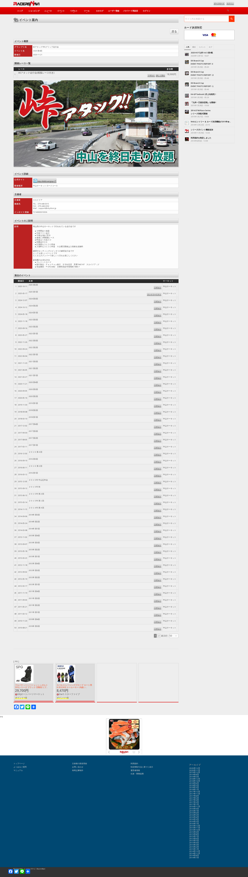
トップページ (19, 763)
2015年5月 (194, 840)
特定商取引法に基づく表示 (142, 767)
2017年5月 (194, 798)
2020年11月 (194, 770)
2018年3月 (194, 787)
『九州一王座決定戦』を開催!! (203, 102)
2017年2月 (194, 802)
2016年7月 (194, 810)
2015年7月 (194, 836)
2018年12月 (194, 779)
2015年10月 (194, 830)
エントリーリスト (154, 294)
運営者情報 (135, 770)
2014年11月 (194, 853)
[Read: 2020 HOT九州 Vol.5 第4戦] (186, 54)
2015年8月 (194, 834)
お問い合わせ (77, 767)
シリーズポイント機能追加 (202, 129)
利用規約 (134, 763)
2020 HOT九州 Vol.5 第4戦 (202, 52)
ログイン (230, 3)
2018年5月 (194, 785)
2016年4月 (194, 817)
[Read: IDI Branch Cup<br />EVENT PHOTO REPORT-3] (186, 62)
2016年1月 (194, 823)
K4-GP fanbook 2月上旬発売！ (204, 94)
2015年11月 (194, 827)
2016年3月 (194, 819)
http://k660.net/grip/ (45, 181)
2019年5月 (194, 776)
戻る (174, 31)
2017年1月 (194, 804)
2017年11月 (194, 793)
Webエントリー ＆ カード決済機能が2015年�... (211, 121)
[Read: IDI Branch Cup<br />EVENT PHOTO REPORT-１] (186, 84)
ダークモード (219, 3)
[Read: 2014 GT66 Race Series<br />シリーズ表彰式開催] (186, 111)
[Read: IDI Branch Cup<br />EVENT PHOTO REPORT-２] (186, 73)
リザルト (151, 75)
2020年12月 (194, 768)
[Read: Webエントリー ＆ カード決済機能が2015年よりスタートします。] (186, 123)
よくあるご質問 (20, 767)
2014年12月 (194, 851)
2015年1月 (194, 849)
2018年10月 (194, 781)
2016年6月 (194, 812)
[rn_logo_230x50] (26, 4)
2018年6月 (194, 783)
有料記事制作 (77, 770)
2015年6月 (194, 838)
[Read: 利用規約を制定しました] (186, 139)
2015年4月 (194, 842)
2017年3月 (194, 800)
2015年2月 (194, 847)
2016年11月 (194, 806)
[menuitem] (19, 10)
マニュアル (18, 770)
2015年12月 (194, 825)
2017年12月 (194, 791)
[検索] (228, 10)
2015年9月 (194, 832)
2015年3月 (194, 844)
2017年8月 (194, 796)
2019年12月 (194, 772)
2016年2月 (194, 821)
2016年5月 (194, 815)
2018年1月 (194, 789)
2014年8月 (194, 855)
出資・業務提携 (137, 773)
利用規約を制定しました (201, 137)
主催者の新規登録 (79, 763)
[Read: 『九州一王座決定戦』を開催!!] (186, 103)
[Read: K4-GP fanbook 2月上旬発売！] (186, 95)
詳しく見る (160, 75)
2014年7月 (194, 857)
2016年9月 (194, 808)
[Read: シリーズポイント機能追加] (186, 131)
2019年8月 (194, 774)
